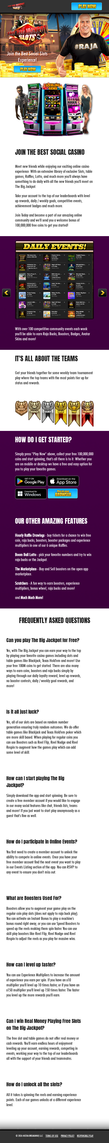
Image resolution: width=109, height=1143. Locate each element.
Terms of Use (52, 1135)
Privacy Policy (67, 1135)
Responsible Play (85, 1135)
